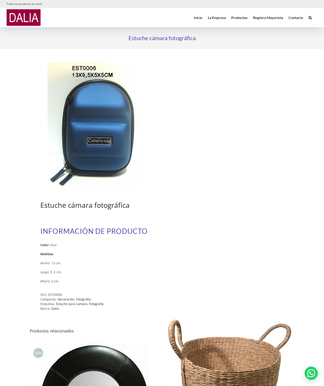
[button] (310, 17)
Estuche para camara (71, 304)
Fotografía (83, 299)
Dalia (55, 308)
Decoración (66, 299)
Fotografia (96, 304)
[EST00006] (93, 125)
